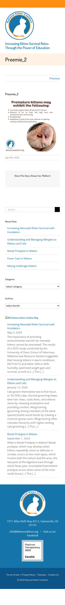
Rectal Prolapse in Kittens (22, 251)
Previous (54, 78)
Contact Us (53, 574)
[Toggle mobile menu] (58, 13)
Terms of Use (12, 574)
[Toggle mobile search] (52, 13)
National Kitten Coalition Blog (25, 317)
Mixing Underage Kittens (21, 266)
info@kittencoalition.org (24, 531)
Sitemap (41, 574)
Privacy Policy (28, 574)
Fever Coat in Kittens (19, 258)
